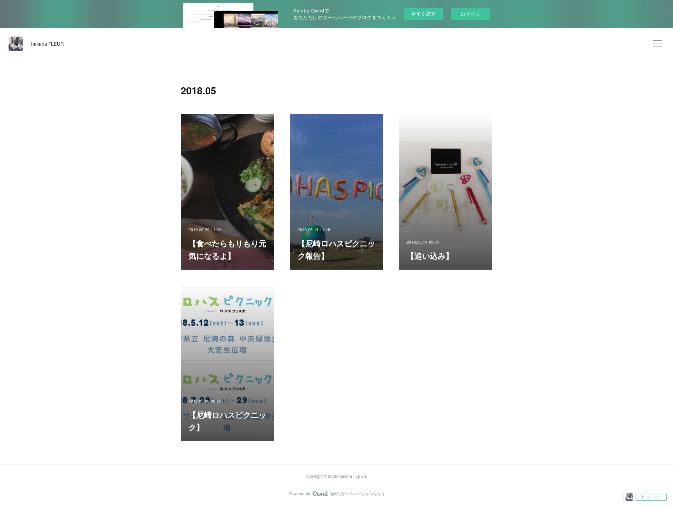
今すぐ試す (423, 13)
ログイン (470, 14)
